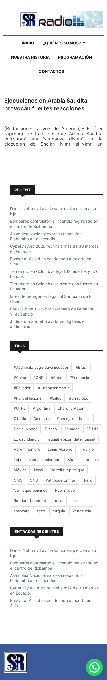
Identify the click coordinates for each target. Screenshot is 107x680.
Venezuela (81, 511)
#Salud (56, 398)
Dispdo (51, 429)
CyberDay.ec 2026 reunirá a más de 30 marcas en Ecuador (54, 249)
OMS (18, 480)
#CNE (38, 377)
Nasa (38, 470)
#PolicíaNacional (28, 398)
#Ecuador (22, 388)
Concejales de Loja (73, 418)
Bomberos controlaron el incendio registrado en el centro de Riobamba (54, 224)
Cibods (20, 418)
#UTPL (19, 408)
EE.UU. (92, 429)
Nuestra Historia (30, 57)
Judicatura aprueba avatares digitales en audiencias (48, 324)
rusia (58, 500)
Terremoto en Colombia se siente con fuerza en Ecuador (54, 286)
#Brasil (82, 367)
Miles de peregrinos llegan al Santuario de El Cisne (51, 299)
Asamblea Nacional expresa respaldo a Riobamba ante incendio (46, 236)
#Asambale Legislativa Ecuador (41, 367)
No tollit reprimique (67, 470)
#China (20, 377)
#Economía (79, 377)
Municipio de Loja (83, 459)
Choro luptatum (71, 408)
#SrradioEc (78, 398)
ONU (34, 480)
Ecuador (71, 429)
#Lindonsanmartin (54, 388)
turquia (59, 511)
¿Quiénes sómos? (62, 42)
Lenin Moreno (60, 449)
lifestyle (87, 449)
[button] (94, 667)
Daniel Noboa (25, 429)
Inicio (28, 42)
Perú (88, 480)
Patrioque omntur (61, 480)
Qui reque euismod (31, 490)
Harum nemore (27, 449)
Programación (75, 57)
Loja (17, 459)
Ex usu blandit (26, 439)
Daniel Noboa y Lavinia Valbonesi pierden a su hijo (53, 211)
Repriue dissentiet (30, 500)
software (22, 511)
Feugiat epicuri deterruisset (71, 439)
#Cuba (56, 377)
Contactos (51, 71)
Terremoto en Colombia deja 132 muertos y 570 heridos (54, 274)
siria (73, 500)
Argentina (41, 408)
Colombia (41, 418)
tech (41, 511)
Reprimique (65, 490)
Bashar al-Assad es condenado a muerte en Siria (50, 261)
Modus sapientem (44, 459)
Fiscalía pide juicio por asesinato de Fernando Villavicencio (52, 311)
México (20, 470)
